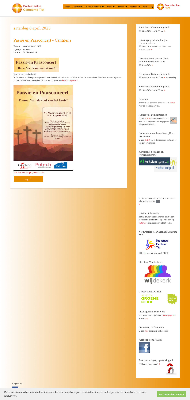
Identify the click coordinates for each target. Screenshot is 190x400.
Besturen (134, 6)
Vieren (110, 6)
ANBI (145, 6)
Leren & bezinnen (94, 6)
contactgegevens (168, 315)
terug (27, 180)
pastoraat (142, 223)
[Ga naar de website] (158, 244)
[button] (17, 396)
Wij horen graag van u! (156, 362)
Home (67, 6)
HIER (172, 102)
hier (144, 253)
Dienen (121, 6)
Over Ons (77, 6)
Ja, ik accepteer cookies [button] (171, 394)
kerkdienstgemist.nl (70, 80)
